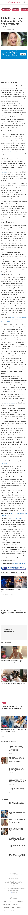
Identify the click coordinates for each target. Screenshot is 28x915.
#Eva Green (15, 9)
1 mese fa (6, 594)
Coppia (19, 907)
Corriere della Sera (15, 518)
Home (4, 901)
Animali (5, 910)
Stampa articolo (9, 29)
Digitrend (21, 888)
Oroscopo (12, 910)
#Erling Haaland (6, 9)
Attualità (11, 901)
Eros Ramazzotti (10, 403)
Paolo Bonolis (10, 152)
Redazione (3, 666)
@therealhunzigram (18, 563)
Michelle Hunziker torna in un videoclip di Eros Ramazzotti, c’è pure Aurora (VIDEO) (13, 320)
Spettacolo (6, 904)
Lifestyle (15, 904)
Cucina (13, 907)
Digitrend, (3, 594)
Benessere (6, 907)
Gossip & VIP (19, 901)
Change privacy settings (14, 898)
